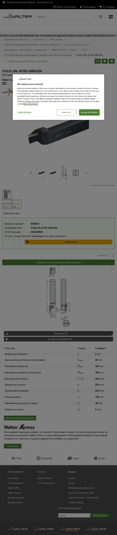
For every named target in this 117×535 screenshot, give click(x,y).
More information (30, 104)
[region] (58, 97)
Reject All (66, 112)
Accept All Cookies (89, 112)
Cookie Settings (24, 112)
